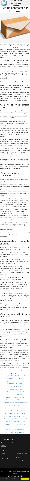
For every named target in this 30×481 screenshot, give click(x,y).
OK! (25, 479)
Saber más (3, 445)
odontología (20, 460)
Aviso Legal (5, 458)
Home (3, 453)
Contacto (4, 456)
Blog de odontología (22, 453)
